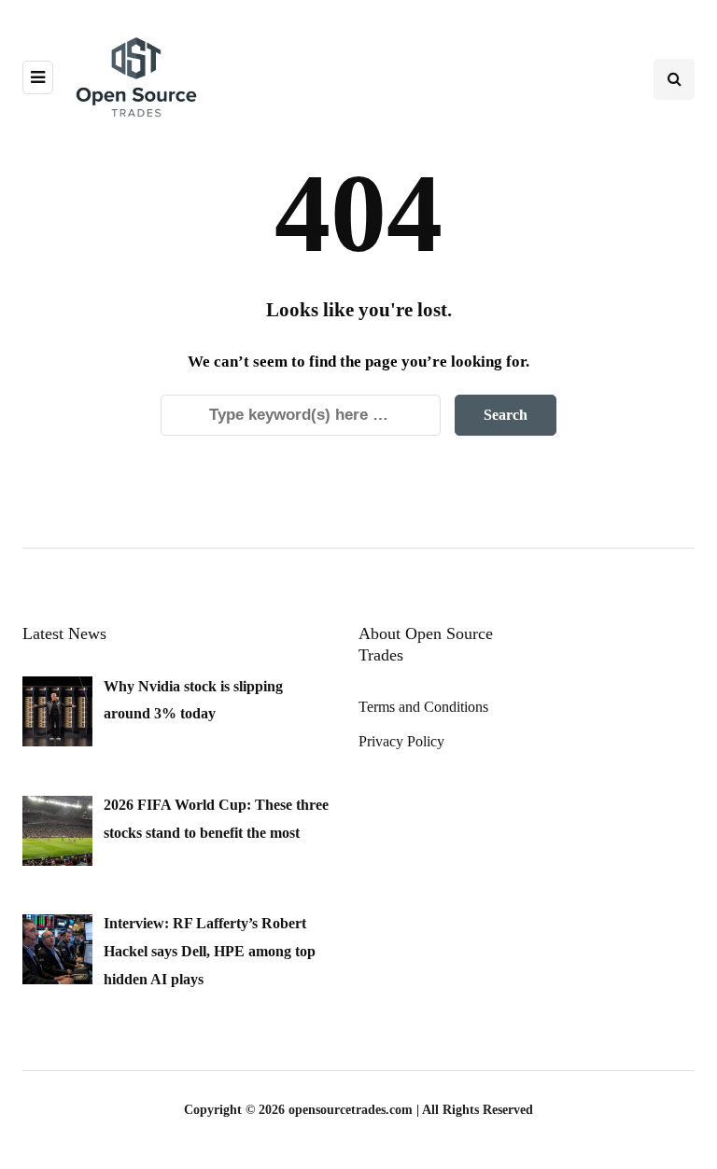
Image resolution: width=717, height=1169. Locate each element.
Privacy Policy (401, 741)
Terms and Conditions (423, 707)
